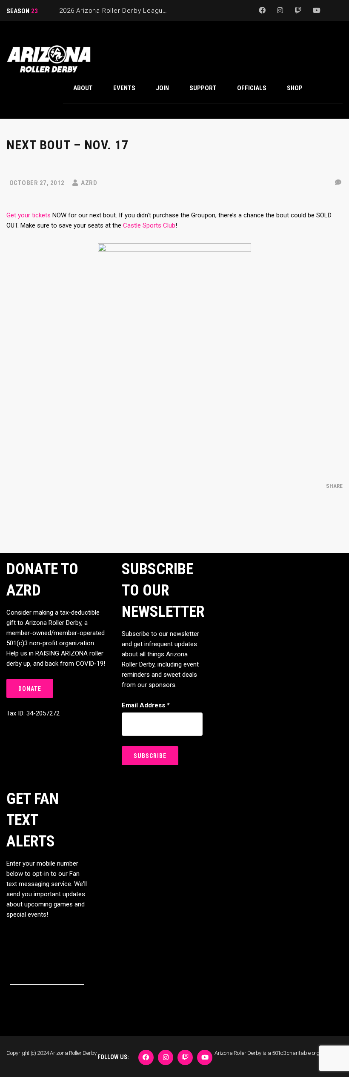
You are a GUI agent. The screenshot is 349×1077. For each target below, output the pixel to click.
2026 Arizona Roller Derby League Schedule (129, 10)
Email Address (146, 705)
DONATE (29, 688)
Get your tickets (28, 215)
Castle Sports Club (149, 225)
